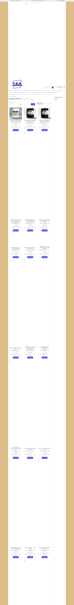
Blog (30, 94)
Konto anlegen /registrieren (37, 94)
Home (11, 90)
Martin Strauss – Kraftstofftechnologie (38, 92)
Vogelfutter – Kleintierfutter (23, 94)
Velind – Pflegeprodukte (14, 92)
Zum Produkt (15, 130)
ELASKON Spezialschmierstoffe (38, 90)
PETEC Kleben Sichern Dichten (25, 92)
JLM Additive (47, 90)
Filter (33, 104)
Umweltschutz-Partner (17, 90)
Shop (49, 94)
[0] (64, 88)
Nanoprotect (53, 90)
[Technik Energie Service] (17, 84)
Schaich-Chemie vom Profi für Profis (52, 92)
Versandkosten (16, 125)
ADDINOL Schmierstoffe (27, 90)
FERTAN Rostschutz (60, 90)
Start (9, 96)
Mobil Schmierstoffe (13, 94)
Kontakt (45, 94)
